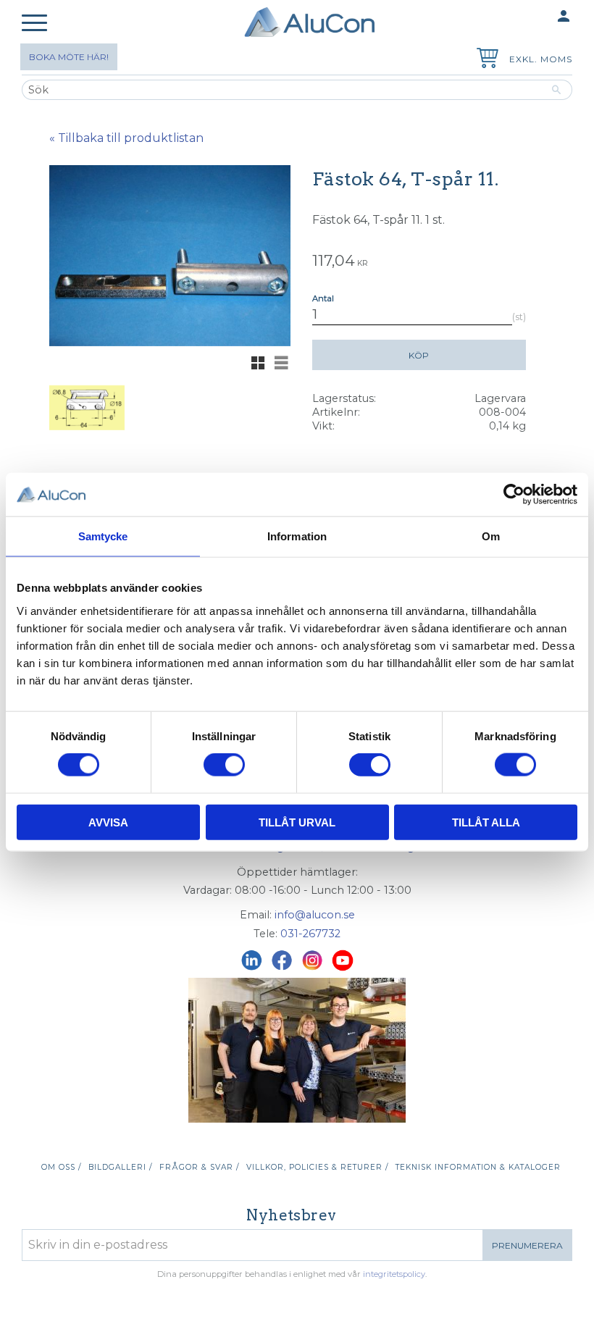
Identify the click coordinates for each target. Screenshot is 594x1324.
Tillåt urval (297, 822)
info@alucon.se (315, 914)
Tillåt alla (486, 822)
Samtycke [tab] (103, 536)
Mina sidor (535, 16)
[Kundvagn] (484, 59)
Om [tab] (491, 536)
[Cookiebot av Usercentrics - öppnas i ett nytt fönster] (514, 495)
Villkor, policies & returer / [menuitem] (317, 1167)
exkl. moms (540, 59)
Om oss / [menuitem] (61, 1167)
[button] (34, 23)
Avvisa (108, 822)
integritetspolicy (394, 1274)
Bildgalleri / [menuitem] (120, 1167)
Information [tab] (297, 536)
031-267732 (310, 933)
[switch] (224, 764)
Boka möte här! (69, 56)
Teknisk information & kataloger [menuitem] (478, 1167)
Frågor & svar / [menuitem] (199, 1167)
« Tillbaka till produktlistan (126, 138)
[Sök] (556, 90)
